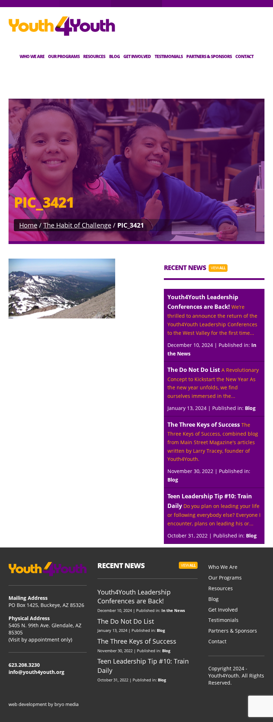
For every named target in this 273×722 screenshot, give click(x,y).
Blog (114, 56)
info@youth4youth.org (36, 672)
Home (28, 225)
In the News (173, 610)
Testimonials (169, 56)
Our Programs (64, 56)
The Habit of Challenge (77, 225)
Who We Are (32, 56)
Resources (94, 56)
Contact (244, 56)
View (218, 267)
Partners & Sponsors (209, 56)
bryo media (66, 704)
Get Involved (137, 56)
